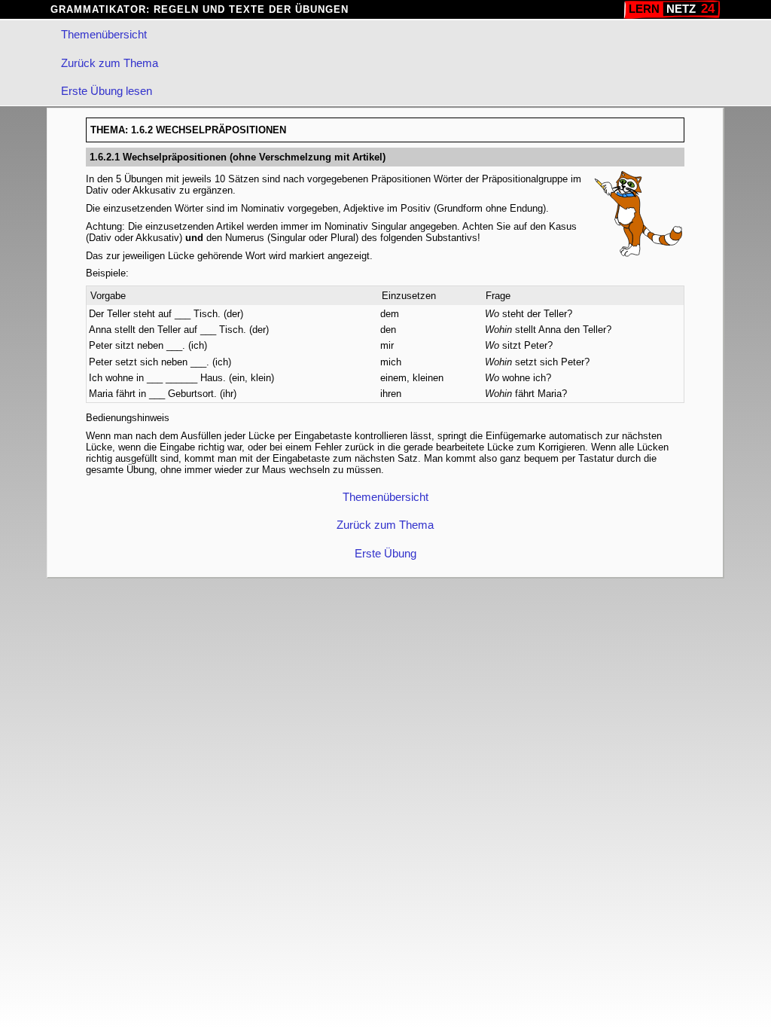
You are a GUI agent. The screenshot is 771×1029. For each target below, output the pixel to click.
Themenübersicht (104, 34)
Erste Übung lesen (106, 90)
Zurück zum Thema (109, 62)
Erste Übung (385, 552)
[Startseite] (672, 9)
